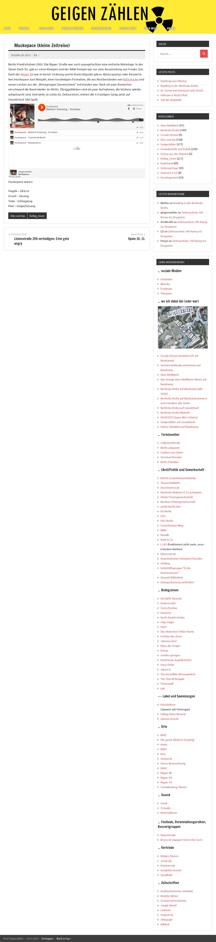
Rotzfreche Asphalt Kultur (176, 659)
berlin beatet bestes (172, 617)
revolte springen (170, 655)
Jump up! (166, 860)
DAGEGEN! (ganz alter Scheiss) (178, 417)
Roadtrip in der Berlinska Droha (179, 85)
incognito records (170, 870)
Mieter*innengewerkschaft (176, 497)
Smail (163, 803)
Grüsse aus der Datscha (174, 153)
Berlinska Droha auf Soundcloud (179, 407)
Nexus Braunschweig (172, 763)
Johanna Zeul (168, 641)
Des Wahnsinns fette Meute (177, 631)
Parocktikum (168, 704)
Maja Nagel (167, 622)
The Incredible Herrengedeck (177, 674)
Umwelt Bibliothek (171, 577)
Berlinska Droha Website (175, 412)
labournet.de (168, 553)
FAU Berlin (166, 520)
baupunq (165, 612)
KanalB (164, 534)
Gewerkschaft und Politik (175, 149)
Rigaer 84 (27, 74)
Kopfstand (166, 163)
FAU (163, 515)
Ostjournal (166, 914)
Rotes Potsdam (169, 461)
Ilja (35, 54)
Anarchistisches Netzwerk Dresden (181, 558)
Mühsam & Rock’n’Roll (173, 95)
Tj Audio (165, 808)
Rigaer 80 (166, 772)
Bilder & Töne (127, 28)
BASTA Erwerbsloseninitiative (178, 478)
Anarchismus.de (170, 487)
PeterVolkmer (168, 812)
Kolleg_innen (37, 215)
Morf (163, 626)
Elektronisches (101, 28)
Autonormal (167, 865)
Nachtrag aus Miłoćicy (173, 80)
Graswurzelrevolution (173, 900)
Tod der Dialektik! (170, 99)
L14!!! (163, 544)
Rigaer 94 (166, 782)
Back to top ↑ (64, 938)
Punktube (166, 288)
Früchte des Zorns (171, 636)
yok (162, 688)
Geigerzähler (168, 144)
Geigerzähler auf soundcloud (177, 422)
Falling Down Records (173, 714)
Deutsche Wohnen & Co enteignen (181, 492)
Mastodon (166, 279)
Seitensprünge (169, 168)
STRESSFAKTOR (170, 442)
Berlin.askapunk (169, 447)
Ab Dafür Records (171, 598)
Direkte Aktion (169, 895)
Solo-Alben (46, 28)
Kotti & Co (166, 539)
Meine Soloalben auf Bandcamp (179, 426)
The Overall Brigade (172, 678)
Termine (24, 28)
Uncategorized (169, 177)
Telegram (166, 293)
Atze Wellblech (169, 125)
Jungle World (168, 905)
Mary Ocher (167, 664)
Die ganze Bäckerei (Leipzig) (177, 739)
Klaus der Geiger (170, 645)
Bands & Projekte (72, 28)
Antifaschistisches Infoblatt (176, 891)
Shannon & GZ (169, 172)
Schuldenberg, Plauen (173, 787)
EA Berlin (166, 511)
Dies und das (17, 215)
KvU (162, 753)
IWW (163, 530)
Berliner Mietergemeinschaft (177, 501)
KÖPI (163, 749)
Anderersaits (168, 603)
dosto (163, 744)
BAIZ (163, 734)
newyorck (166, 758)
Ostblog (165, 563)
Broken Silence (169, 856)
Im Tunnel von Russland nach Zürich (181, 90)
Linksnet (165, 910)
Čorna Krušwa (168, 607)
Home (7, 28)
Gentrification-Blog (171, 525)
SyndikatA (166, 874)
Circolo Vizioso (169, 134)
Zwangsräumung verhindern (177, 582)
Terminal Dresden (171, 457)
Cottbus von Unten (171, 452)
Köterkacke (130, 79)
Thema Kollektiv (170, 482)
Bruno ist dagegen (171, 839)
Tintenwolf (166, 683)
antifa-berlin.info (170, 506)
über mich (150, 28)
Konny (164, 650)
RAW (163, 768)
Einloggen (47, 938)
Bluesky (165, 283)
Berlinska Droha (169, 130)
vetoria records (169, 718)
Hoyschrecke (168, 835)
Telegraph (166, 919)
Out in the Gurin (192, 839)
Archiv (171, 28)
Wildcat (164, 924)
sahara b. (165, 669)
